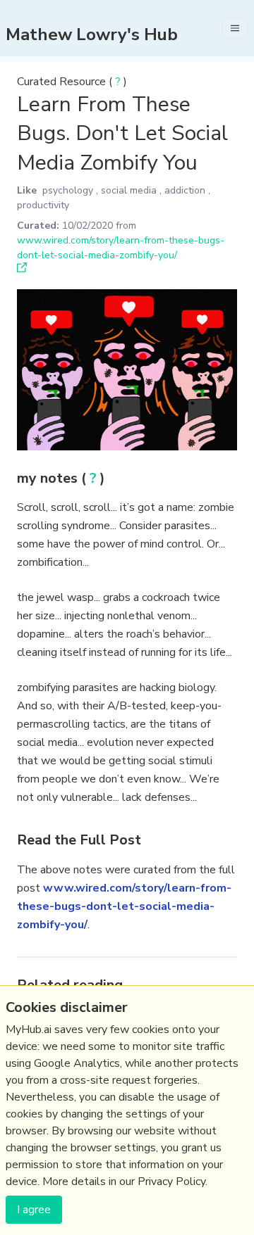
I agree (34, 1209)
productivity (43, 205)
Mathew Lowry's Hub (92, 34)
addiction (184, 190)
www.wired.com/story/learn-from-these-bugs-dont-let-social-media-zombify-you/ (124, 906)
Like (27, 190)
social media (129, 190)
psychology (67, 190)
